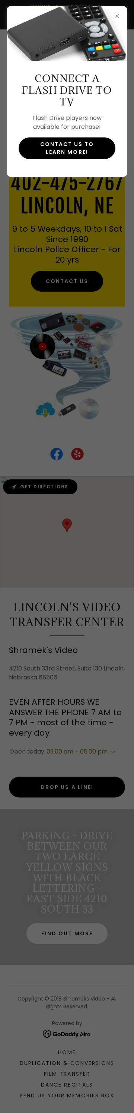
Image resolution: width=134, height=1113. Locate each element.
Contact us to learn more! (67, 148)
